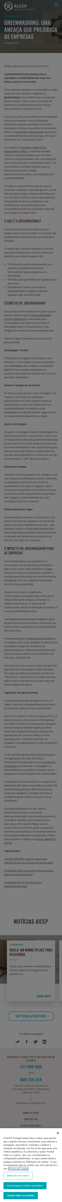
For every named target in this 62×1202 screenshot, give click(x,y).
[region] (31, 1165)
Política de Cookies (18, 1168)
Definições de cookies (18, 1175)
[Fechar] (58, 1133)
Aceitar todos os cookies (20, 1195)
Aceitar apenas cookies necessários (25, 1185)
